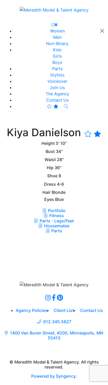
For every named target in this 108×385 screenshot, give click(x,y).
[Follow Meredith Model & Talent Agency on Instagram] (48, 297)
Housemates (56, 225)
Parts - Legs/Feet (56, 220)
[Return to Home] (54, 9)
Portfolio (56, 210)
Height (48, 143)
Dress (50, 184)
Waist (50, 159)
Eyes (49, 199)
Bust (50, 151)
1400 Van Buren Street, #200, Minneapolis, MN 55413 (56, 335)
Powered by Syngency (53, 376)
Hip (50, 167)
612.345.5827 (57, 321)
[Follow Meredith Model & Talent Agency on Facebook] (53, 297)
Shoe (52, 175)
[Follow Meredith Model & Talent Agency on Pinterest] (60, 297)
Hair (46, 192)
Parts (56, 230)
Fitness (56, 215)
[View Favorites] (53, 106)
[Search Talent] (66, 106)
